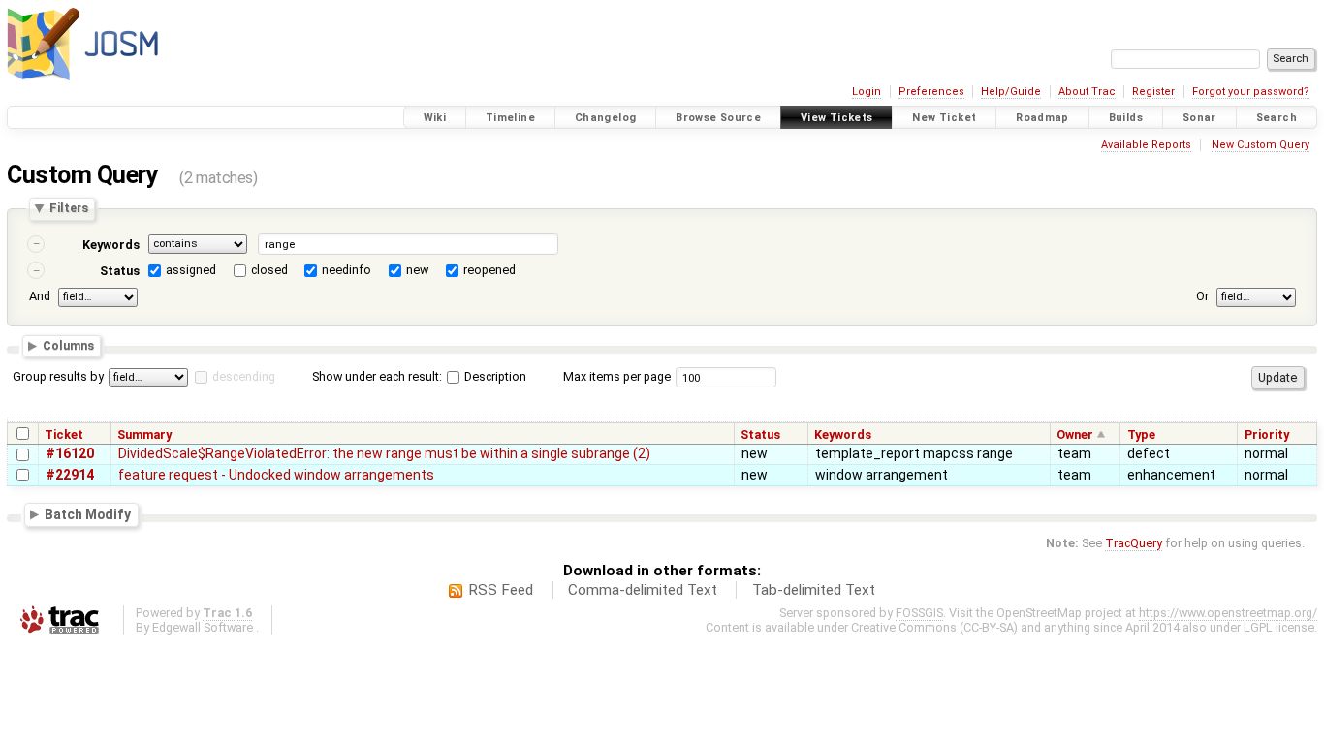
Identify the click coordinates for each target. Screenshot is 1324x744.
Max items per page (617, 376)
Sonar (1199, 117)
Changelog (605, 117)
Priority (1267, 434)
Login (866, 91)
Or (1202, 296)
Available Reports (1146, 145)
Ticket (64, 434)
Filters (68, 209)
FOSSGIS (919, 612)
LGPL (1258, 627)
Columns (68, 346)
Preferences (931, 91)
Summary (144, 434)
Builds (1126, 117)
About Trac (1087, 91)
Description (493, 376)
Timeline (510, 117)
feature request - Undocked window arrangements (276, 474)
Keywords (111, 244)
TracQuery (1133, 543)
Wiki (435, 117)
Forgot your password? (1250, 91)
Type (1141, 434)
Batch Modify (88, 514)
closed (269, 270)
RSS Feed (500, 590)
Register (1153, 91)
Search (1276, 117)
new (417, 270)
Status (120, 271)
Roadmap (1042, 117)
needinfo (346, 270)
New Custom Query (1260, 145)
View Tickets (837, 117)
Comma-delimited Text (642, 590)
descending (243, 376)
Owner (1074, 434)
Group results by (58, 376)
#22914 (70, 474)
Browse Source (718, 117)
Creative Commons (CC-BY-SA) (934, 627)
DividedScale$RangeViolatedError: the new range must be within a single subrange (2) (384, 453)
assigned (191, 270)
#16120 (70, 453)
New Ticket (944, 117)
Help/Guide (1011, 91)
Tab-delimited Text (813, 590)
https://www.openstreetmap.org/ (1228, 612)
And (39, 296)
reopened (489, 270)
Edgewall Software (202, 627)
